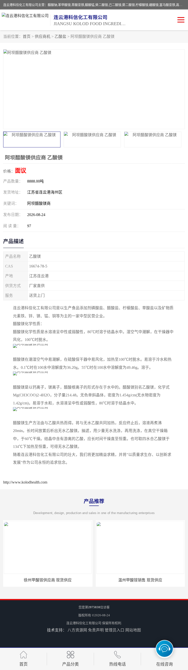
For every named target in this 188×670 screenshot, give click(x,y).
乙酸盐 (60, 36)
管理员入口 (114, 630)
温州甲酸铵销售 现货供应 (140, 580)
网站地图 (133, 630)
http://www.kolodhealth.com (25, 482)
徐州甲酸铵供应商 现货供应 (48, 580)
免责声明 (96, 630)
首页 (27, 36)
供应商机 (42, 36)
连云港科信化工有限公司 (83, 623)
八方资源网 (77, 630)
